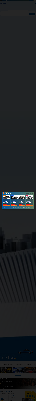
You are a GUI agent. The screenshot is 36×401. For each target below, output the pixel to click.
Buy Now (6, 205)
